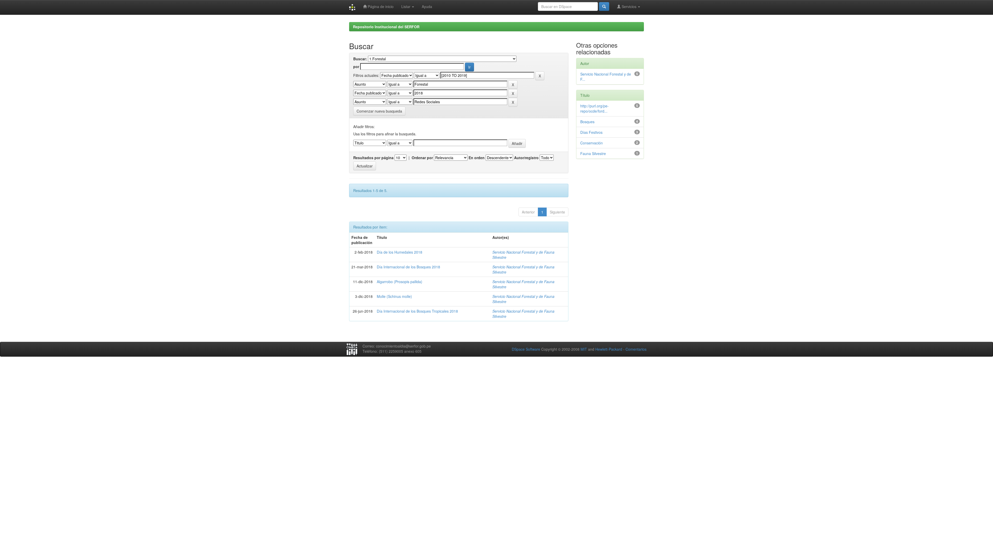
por (356, 66)
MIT (584, 349)
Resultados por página (373, 157)
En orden (477, 157)
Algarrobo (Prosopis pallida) (399, 281)
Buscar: (360, 58)
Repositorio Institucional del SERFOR (386, 26)
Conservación (591, 142)
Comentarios (636, 349)
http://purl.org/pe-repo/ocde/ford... (594, 108)
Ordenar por (422, 157)
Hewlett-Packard (608, 349)
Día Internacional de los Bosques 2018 (408, 266)
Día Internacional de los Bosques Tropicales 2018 (417, 311)
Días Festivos (591, 132)
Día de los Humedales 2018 (399, 252)
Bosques (587, 121)
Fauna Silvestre (593, 153)
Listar (406, 6)
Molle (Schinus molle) (394, 296)
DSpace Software (526, 349)
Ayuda (427, 6)
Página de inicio (380, 6)
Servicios (629, 6)
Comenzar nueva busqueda (379, 111)
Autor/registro (526, 157)
